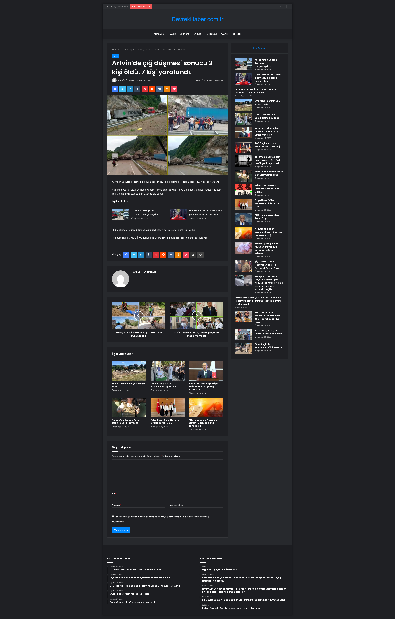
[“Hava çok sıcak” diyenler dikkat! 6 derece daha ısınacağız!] (206, 407)
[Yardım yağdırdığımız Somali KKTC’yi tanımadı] (243, 334)
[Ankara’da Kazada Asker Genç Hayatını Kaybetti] (129, 407)
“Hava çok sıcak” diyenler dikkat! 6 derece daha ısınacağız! (203, 422)
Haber (172, 34)
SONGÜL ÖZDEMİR (126, 80)
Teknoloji (211, 34)
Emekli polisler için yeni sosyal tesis (129, 385)
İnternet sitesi (176, 505)
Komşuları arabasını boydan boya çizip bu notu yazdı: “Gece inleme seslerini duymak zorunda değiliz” (269, 283)
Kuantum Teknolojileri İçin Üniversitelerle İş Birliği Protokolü (203, 386)
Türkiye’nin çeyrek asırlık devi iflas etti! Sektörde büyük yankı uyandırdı (268, 160)
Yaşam (224, 34)
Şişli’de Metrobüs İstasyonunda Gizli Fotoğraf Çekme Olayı (267, 265)
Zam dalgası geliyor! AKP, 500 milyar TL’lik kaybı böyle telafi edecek (266, 248)
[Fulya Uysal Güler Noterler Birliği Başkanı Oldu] (168, 407)
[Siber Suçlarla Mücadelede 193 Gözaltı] (243, 348)
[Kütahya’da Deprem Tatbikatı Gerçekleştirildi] (120, 214)
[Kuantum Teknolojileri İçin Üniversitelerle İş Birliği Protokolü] (206, 371)
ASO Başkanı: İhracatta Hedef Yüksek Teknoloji (268, 145)
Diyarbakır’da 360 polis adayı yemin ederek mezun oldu (268, 78)
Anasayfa (159, 34)
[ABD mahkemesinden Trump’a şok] (243, 219)
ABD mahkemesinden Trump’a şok (267, 216)
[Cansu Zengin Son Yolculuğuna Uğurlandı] (168, 371)
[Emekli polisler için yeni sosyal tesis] (129, 371)
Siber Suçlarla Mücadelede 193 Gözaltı (268, 346)
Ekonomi (184, 34)
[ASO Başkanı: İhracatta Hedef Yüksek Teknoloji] (243, 147)
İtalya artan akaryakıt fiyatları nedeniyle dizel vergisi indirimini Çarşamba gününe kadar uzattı (258, 301)
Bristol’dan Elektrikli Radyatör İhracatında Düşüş (267, 188)
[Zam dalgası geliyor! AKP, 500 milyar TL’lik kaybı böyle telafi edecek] (243, 248)
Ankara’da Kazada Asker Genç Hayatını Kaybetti (126, 421)
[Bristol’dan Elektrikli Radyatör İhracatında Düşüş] (243, 189)
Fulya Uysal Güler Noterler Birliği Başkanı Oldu (165, 421)
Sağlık (197, 34)
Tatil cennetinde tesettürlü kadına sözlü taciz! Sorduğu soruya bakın (268, 317)
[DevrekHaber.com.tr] (197, 19)
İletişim (237, 34)
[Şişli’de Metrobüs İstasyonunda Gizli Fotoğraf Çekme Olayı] (243, 266)
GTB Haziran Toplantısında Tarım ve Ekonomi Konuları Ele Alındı (183, 6)
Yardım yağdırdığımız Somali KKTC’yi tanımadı (268, 332)
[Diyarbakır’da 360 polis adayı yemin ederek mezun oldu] (178, 214)
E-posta (116, 505)
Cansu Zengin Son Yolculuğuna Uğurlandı (163, 385)
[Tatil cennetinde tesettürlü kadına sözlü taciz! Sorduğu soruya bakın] (243, 316)
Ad (114, 493)
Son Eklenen (259, 48)
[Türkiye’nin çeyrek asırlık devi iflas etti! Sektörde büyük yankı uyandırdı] (243, 161)
